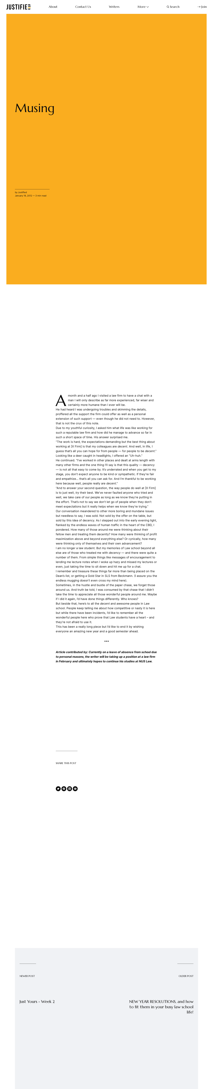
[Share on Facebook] (63, 788)
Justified (22, 192)
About (53, 7)
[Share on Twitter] (58, 788)
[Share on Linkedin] (69, 788)
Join (204, 7)
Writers (114, 7)
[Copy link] (75, 788)
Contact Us (83, 7)
